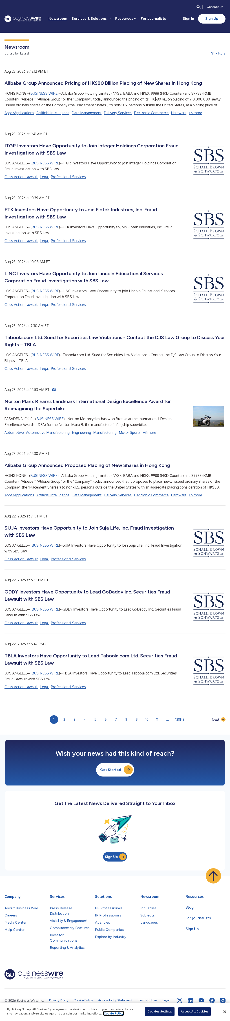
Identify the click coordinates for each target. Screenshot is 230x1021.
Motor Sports (130, 432)
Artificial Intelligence (52, 113)
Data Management (87, 113)
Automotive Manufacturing (48, 432)
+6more (195, 113)
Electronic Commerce (151, 113)
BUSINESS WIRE (44, 93)
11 (157, 719)
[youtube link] (201, 1000)
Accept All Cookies (194, 1011)
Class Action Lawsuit (21, 177)
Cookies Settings (160, 1011)
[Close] (224, 1012)
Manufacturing (105, 432)
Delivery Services (118, 113)
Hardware (178, 113)
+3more (149, 432)
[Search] (199, 7)
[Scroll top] (213, 876)
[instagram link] (223, 1000)
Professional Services (68, 177)
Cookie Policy (113, 1013)
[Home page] (22, 18)
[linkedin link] (190, 1000)
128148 (179, 719)
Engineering (81, 432)
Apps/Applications (19, 113)
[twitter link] (179, 1000)
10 (147, 719)
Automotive (14, 432)
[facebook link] (212, 1000)
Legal (44, 177)
